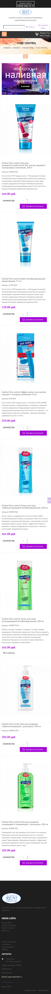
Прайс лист (6, 930)
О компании (6, 944)
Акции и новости (8, 928)
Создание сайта (30, 990)
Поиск (31, 27)
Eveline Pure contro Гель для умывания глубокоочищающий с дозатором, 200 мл (21, 725)
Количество (9, 200)
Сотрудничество (8, 947)
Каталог (16, 48)
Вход (43, 28)
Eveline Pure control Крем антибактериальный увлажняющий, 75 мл (23, 279)
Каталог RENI (7, 923)
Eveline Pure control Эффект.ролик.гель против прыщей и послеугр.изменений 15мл (24, 393)
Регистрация (43, 25)
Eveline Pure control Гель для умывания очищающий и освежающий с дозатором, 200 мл (25, 823)
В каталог (25, 86)
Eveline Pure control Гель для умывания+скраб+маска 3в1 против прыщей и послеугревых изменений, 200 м (24, 165)
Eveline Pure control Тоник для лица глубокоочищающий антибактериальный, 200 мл (25, 506)
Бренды (4, 949)
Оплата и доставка (9, 942)
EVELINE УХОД (27, 48)
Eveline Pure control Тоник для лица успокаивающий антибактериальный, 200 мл (23, 620)
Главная (7, 48)
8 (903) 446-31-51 (25, 6)
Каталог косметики (9, 925)
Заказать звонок (25, 3)
